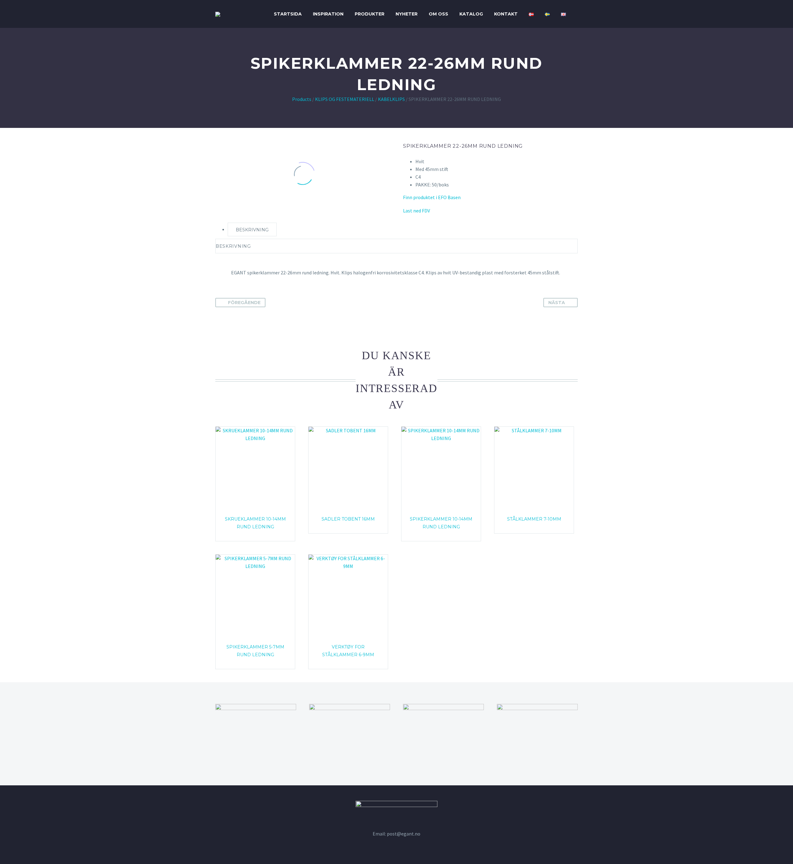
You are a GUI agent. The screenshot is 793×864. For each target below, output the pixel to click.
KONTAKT (506, 14)
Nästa (556, 302)
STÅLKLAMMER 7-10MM (534, 519)
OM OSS (438, 14)
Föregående (244, 302)
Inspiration (328, 14)
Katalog (471, 14)
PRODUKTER (369, 14)
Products (301, 99)
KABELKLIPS (391, 99)
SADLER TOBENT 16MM (348, 519)
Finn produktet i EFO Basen (432, 197)
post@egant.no (403, 834)
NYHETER (407, 14)
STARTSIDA (288, 14)
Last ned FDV (416, 210)
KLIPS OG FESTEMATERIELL (344, 99)
